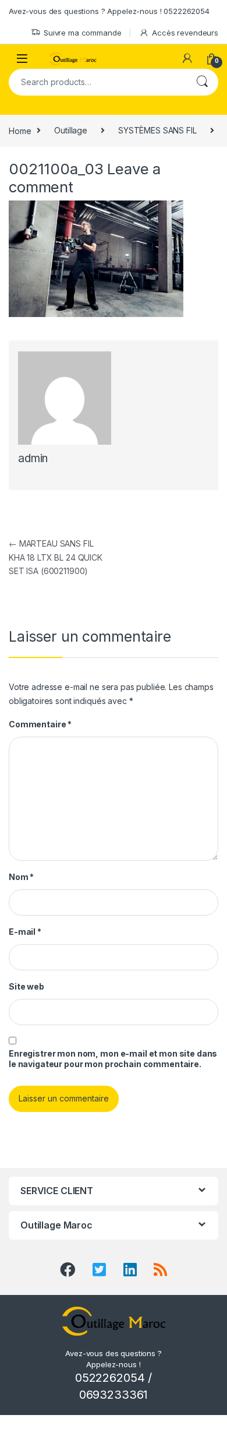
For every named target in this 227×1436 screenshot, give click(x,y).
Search (202, 82)
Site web (26, 986)
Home (20, 130)
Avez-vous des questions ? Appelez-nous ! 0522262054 (109, 11)
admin (33, 458)
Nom (21, 877)
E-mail (25, 932)
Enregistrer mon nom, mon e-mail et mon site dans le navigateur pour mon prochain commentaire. (113, 1058)
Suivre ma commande (82, 32)
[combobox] (97, 82)
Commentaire (40, 724)
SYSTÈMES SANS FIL (157, 130)
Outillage (70, 130)
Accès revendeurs (185, 32)
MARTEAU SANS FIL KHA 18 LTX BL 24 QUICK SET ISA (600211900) (55, 557)
